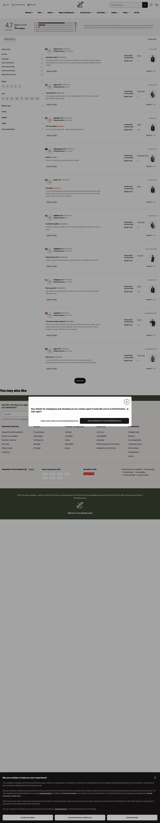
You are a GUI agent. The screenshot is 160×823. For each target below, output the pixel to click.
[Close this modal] (126, 402)
